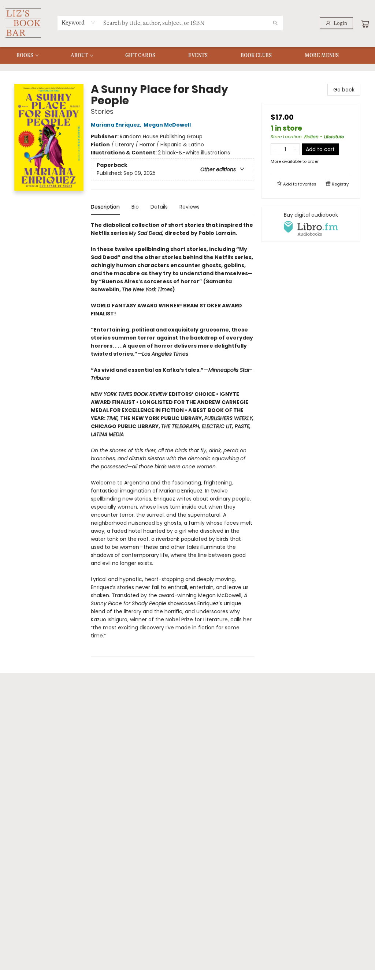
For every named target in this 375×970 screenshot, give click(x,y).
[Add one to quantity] (295, 149)
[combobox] (78, 23)
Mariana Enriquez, (116, 124)
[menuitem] (27, 55)
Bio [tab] (135, 206)
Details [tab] (159, 206)
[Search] (275, 23)
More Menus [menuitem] (322, 55)
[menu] (187, 55)
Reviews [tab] (189, 206)
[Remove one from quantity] (275, 149)
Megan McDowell (167, 124)
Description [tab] (105, 206)
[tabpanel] (172, 439)
